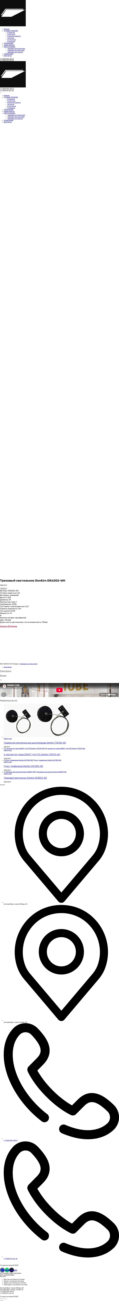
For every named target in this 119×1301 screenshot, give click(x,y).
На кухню (10, 38)
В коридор (11, 33)
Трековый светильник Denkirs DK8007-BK (25, 778)
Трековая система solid (15, 50)
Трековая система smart (16, 49)
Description (8, 667)
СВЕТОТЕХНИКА (9, 47)
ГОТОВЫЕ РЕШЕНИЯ (11, 31)
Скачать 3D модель (8, 626)
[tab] (61, 667)
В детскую (11, 34)
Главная (6, 29)
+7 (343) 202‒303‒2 (7, 59)
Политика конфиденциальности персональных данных (20, 1262)
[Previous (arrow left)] (0, 1300)
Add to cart (8, 739)
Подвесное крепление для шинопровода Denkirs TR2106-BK (35, 742)
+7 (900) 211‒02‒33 (7, 60)
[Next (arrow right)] (2, 1300)
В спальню (11, 41)
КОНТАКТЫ (8, 56)
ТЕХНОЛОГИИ (8, 43)
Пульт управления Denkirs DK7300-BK (23, 766)
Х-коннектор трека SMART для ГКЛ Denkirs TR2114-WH (32, 754)
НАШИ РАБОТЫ (9, 45)
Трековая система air (15, 52)
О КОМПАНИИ (8, 54)
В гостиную (11, 40)
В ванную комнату (14, 36)
